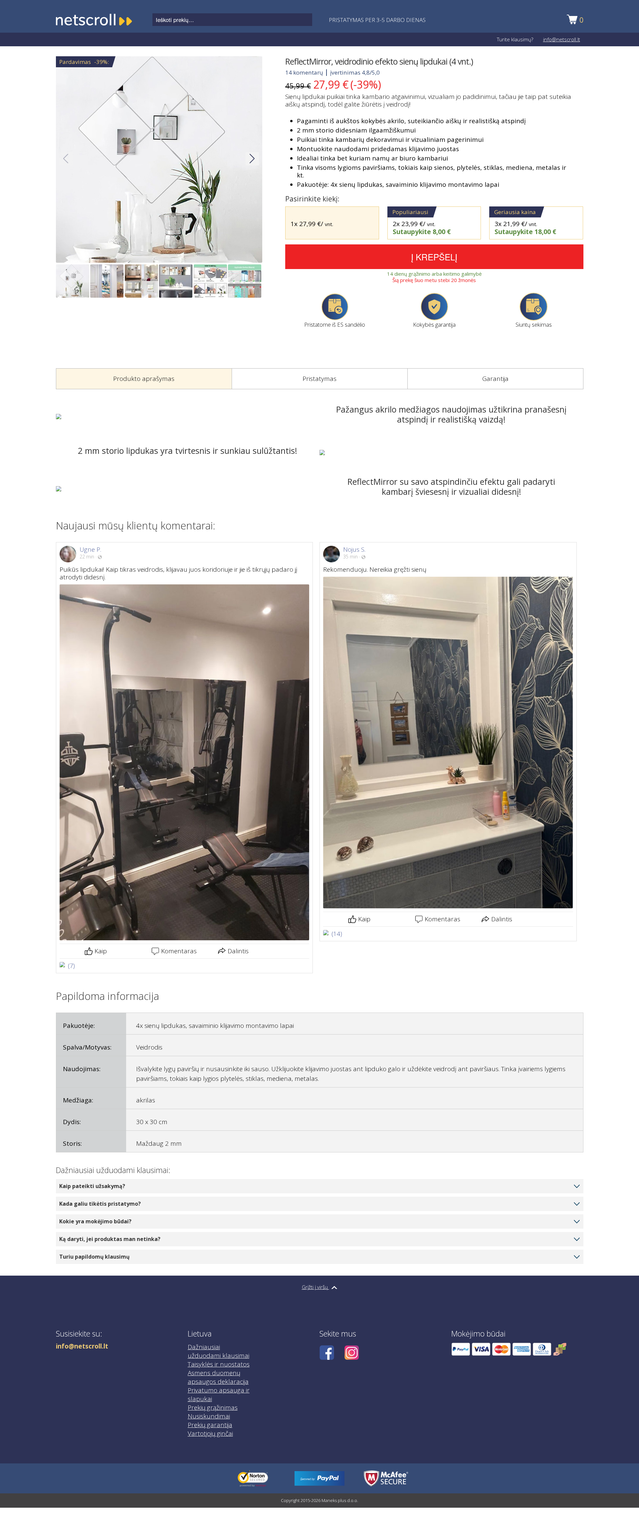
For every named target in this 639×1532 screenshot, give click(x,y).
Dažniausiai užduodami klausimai (218, 1351)
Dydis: (72, 1121)
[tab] (144, 379)
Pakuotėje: (79, 1025)
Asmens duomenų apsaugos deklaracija (218, 1377)
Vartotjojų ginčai (210, 1433)
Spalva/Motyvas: (87, 1047)
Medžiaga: (78, 1100)
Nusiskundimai (209, 1416)
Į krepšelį (434, 256)
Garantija (495, 378)
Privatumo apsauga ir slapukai (219, 1394)
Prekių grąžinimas (213, 1407)
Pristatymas (319, 378)
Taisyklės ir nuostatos (219, 1364)
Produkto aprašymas (143, 378)
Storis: (72, 1143)
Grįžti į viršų (315, 1287)
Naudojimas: (82, 1069)
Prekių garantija (210, 1424)
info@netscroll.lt (561, 39)
